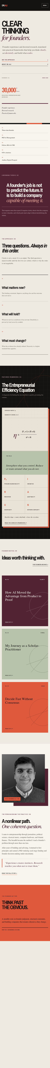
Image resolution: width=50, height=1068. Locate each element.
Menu (45, 5)
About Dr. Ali (25, 64)
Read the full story (9, 873)
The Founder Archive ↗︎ (40, 564)
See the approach (25, 60)
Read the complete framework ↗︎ (16, 523)
